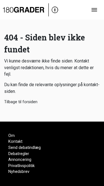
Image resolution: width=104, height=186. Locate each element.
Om (11, 135)
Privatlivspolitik (21, 165)
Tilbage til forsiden (20, 102)
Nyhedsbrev (18, 171)
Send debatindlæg (24, 147)
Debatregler (18, 153)
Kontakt (15, 141)
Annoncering (19, 159)
